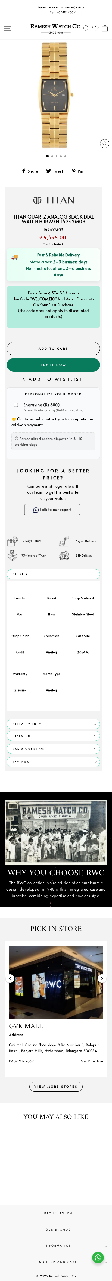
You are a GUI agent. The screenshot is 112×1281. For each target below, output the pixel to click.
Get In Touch (58, 1213)
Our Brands (58, 1230)
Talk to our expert (57, 509)
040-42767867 (21, 1061)
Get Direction (92, 1061)
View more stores (56, 1086)
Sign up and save (58, 1262)
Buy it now (54, 365)
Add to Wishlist (56, 379)
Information (58, 1246)
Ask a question (29, 749)
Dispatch (21, 736)
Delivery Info (27, 724)
